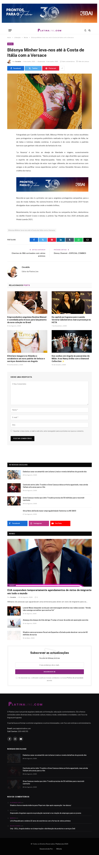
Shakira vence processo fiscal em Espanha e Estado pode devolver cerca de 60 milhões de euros (55, 633)
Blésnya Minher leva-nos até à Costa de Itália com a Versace (31, 230)
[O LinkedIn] (9, 153)
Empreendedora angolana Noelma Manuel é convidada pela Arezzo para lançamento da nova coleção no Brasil (27, 320)
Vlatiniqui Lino (15, 802)
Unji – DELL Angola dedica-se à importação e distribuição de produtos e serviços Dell (42, 829)
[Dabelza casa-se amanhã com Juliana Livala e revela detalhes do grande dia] (14, 474)
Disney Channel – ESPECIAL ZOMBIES (70, 253)
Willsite (59, 849)
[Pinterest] (9, 159)
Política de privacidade (75, 678)
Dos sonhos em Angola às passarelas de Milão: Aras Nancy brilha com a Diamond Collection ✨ (71, 358)
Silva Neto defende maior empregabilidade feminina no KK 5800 (49, 511)
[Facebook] (9, 140)
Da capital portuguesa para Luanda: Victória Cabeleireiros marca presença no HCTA (71, 320)
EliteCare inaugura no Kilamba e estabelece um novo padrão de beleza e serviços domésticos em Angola (26, 358)
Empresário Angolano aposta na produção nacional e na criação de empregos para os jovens (45, 813)
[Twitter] (9, 147)
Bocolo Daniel (15, 826)
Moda (10, 44)
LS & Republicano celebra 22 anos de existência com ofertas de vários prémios (40, 821)
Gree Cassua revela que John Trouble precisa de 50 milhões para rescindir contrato (54, 499)
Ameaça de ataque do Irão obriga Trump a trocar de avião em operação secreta (55, 620)
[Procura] (89, 30)
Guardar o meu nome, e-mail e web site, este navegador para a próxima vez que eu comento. (48, 431)
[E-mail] (9, 165)
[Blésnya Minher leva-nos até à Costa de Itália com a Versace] (49, 101)
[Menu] (10, 30)
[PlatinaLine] (49, 30)
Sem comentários (68, 61)
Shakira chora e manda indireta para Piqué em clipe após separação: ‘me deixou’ (40, 805)
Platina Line (60, 844)
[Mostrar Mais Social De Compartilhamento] (62, 68)
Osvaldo (18, 61)
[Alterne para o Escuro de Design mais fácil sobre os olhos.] (85, 30)
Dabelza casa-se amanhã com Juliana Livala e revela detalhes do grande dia (55, 472)
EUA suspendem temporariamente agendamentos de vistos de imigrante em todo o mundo (49, 592)
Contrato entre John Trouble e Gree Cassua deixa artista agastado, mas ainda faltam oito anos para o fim (55, 486)
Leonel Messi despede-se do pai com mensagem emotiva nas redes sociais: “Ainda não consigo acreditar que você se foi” (57, 609)
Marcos (13, 818)
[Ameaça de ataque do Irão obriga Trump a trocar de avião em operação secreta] (14, 623)
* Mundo (11, 585)
